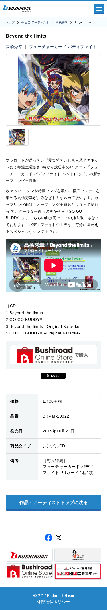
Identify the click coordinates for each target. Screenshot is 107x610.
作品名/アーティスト (35, 22)
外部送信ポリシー (53, 601)
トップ (10, 22)
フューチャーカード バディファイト (63, 46)
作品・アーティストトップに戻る (53, 502)
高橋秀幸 (62, 22)
